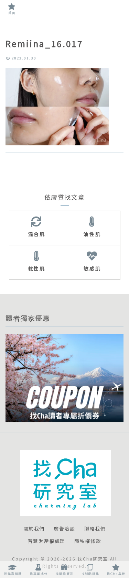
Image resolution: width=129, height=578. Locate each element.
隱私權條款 (87, 541)
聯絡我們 (95, 529)
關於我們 (34, 529)
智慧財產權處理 (46, 541)
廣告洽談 (64, 529)
